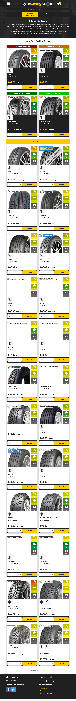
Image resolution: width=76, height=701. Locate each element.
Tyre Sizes (43, 688)
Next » (42, 670)
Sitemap (42, 691)
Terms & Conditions (46, 693)
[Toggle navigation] (8, 3)
